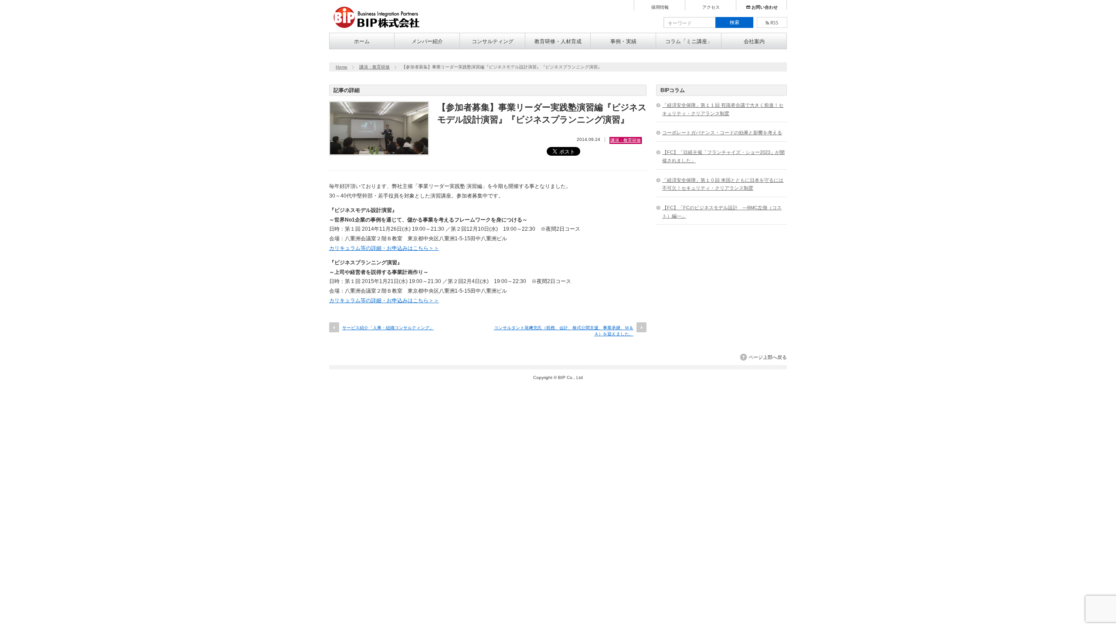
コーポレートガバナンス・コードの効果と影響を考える (722, 132)
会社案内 (754, 41)
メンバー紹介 (427, 41)
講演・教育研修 (374, 67)
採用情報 (660, 7)
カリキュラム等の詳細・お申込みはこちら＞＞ (384, 248)
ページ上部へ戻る (768, 357)
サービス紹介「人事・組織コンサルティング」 (388, 327)
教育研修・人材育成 (558, 41)
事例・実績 (623, 41)
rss (772, 22)
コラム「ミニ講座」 (688, 41)
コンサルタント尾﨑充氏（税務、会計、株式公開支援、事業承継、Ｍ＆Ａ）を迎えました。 (563, 330)
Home (341, 67)
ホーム (362, 41)
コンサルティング (493, 41)
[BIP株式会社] (380, 29)
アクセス (711, 7)
